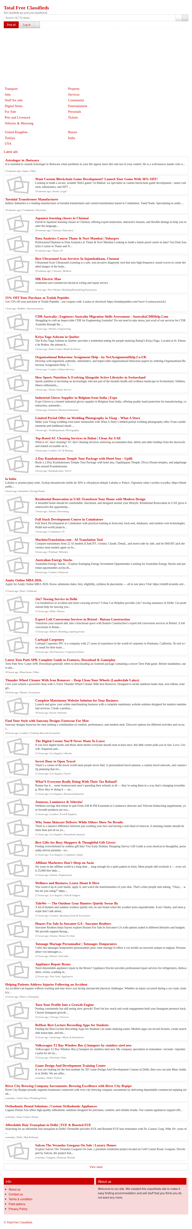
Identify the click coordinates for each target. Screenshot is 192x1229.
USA (8, 143)
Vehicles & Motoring (19, 123)
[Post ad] (14, 3)
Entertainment (77, 106)
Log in (27, 24)
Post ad (11, 24)
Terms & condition (20, 1199)
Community (76, 100)
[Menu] (7, 3)
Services (74, 94)
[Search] (185, 17)
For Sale (10, 111)
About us (14, 1189)
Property (74, 89)
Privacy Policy (18, 1209)
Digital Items (13, 106)
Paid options (17, 1204)
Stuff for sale (13, 100)
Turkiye (10, 138)
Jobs (8, 94)
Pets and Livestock (17, 117)
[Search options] (179, 17)
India (71, 138)
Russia (72, 132)
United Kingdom (16, 132)
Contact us (16, 1194)
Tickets (73, 117)
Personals (74, 111)
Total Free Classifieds (26, 8)
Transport (11, 89)
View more (96, 1167)
